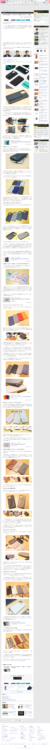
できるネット (4, 739)
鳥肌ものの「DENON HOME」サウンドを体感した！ (43, 40)
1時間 (36, 12)
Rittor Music (22, 726)
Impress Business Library (14, 730)
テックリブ (30, 739)
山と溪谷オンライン (24, 734)
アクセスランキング (39, 11)
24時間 (39, 12)
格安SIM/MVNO (36, 4)
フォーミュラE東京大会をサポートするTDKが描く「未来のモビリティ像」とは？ (43, 43)
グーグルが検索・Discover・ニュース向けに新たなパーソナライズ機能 (43, 110)
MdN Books (31, 736)
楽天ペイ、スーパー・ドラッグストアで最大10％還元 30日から (43, 90)
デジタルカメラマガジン (5, 737)
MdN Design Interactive (33, 737)
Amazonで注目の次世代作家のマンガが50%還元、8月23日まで (43, 64)
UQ (17, 4)
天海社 (39, 727)
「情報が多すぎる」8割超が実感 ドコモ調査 (42, 15)
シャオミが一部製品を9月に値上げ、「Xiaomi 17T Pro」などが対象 (43, 101)
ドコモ (3, 4)
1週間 (43, 12)
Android (27, 4)
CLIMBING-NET (23, 736)
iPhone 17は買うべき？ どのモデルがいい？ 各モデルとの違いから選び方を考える (43, 150)
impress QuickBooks (41, 730)
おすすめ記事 (38, 140)
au (5, 4)
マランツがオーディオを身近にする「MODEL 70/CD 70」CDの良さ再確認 (43, 33)
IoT (32, 4)
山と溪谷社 (21, 733)
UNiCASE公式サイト (27, 655)
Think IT (3, 727)
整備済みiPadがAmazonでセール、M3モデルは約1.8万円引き (43, 121)
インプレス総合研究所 (5, 730)
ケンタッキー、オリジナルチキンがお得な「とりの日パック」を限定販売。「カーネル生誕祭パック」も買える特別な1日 (42, 131)
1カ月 (47, 12)
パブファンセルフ (40, 733)
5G (30, 4)
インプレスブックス (13, 737)
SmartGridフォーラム (13, 727)
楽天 (19, 4)
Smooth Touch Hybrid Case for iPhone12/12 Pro (20, 258)
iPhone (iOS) (23, 4)
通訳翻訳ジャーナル (32, 730)
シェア (14, 683)
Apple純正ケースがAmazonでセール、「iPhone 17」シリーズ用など (43, 58)
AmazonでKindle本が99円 (43, 95)
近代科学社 (21, 737)
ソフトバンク (8, 4)
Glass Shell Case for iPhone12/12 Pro (18, 444)
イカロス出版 (30, 726)
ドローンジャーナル (5, 733)
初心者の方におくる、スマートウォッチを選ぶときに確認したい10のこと (43, 147)
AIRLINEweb (31, 727)
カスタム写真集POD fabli (42, 737)
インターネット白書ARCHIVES (6, 740)
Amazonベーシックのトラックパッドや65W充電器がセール (43, 71)
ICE (37, 726)
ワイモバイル (13, 4)
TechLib (31, 740)
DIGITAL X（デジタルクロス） (15, 733)
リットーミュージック (24, 727)
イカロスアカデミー (32, 733)
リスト (9, 683)
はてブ (19, 683)
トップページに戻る (17, 720)
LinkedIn (29, 683)
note (23, 683)
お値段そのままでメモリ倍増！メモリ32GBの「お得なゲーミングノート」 (43, 29)
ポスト (7, 683)
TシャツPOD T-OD (24, 730)
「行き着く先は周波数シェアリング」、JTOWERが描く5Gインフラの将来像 (43, 81)
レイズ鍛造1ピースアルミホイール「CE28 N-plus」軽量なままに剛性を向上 (43, 36)
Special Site (38, 26)
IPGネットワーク (39, 734)
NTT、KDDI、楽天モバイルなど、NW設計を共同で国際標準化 (43, 74)
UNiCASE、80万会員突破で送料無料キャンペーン (12, 712)
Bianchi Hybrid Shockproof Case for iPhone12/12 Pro (21, 141)
